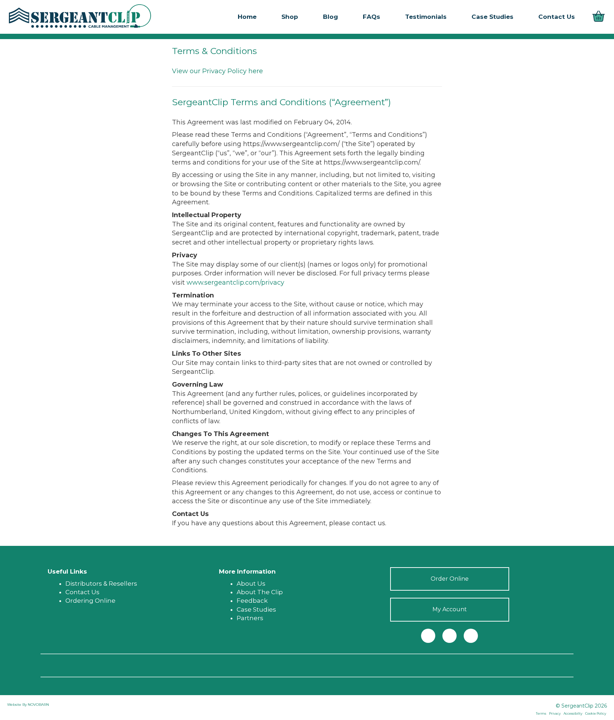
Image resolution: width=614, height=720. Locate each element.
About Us (251, 583)
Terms (541, 713)
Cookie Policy (595, 713)
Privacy (555, 713)
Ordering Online (90, 600)
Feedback (252, 600)
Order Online (450, 578)
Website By (17, 704)
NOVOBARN (38, 704)
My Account (449, 609)
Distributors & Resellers (101, 583)
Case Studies (256, 609)
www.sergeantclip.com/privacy (235, 282)
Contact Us (82, 592)
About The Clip (260, 592)
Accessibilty (573, 713)
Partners (250, 618)
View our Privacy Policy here (217, 71)
